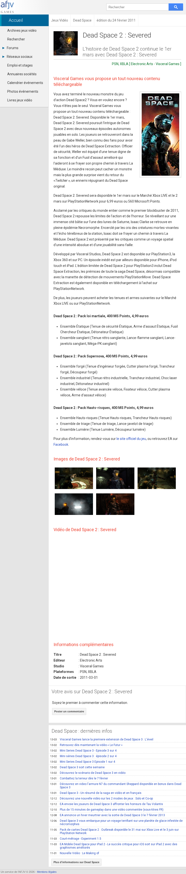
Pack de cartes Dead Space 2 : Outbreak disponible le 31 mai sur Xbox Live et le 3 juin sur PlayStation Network (114, 831)
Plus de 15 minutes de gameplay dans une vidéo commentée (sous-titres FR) (106, 809)
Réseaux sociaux (19, 57)
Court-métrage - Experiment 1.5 (75, 838)
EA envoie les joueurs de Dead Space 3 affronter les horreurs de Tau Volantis (106, 804)
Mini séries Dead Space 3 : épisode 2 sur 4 (83, 756)
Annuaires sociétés (22, 74)
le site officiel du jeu (131, 439)
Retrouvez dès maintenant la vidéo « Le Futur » (86, 745)
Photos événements (22, 91)
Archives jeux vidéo (22, 30)
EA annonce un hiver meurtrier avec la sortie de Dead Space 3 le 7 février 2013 (107, 815)
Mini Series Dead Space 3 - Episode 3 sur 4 (83, 750)
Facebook (61, 444)
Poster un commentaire (69, 711)
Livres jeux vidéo (19, 100)
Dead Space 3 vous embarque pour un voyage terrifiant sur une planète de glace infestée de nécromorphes (116, 822)
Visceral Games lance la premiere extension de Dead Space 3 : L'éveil (101, 739)
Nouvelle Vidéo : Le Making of (74, 853)
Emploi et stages (20, 65)
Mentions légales (47, 871)
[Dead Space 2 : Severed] (160, 134)
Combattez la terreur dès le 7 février (79, 778)
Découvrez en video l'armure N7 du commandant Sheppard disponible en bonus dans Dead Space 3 (115, 785)
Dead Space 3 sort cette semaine (77, 767)
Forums (12, 48)
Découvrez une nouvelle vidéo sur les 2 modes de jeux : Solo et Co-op (101, 798)
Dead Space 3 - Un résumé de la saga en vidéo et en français (95, 793)
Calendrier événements (25, 83)
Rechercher (16, 39)
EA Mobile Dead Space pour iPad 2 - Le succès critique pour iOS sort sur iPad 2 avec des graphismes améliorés (113, 846)
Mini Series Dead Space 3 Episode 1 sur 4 (82, 761)
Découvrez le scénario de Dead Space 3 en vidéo (87, 773)
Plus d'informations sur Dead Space (76, 862)
